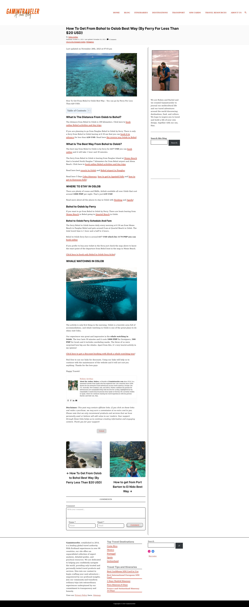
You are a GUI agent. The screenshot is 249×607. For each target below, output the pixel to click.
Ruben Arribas (73, 37)
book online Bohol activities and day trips (105, 164)
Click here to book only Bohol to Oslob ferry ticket (90, 254)
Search (174, 143)
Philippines (90, 42)
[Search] (179, 546)
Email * (100, 522)
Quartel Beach (103, 214)
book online (72, 240)
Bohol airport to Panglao (113, 170)
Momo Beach (130, 158)
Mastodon (153, 556)
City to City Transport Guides (75, 42)
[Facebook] (71, 401)
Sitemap (97, 595)
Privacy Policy (81, 595)
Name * (72, 522)
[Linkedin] (73, 401)
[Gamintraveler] (34, 12)
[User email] (76, 401)
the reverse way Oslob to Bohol (121, 137)
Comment (70, 506)
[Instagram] (68, 401)
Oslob (101, 431)
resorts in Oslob (88, 170)
